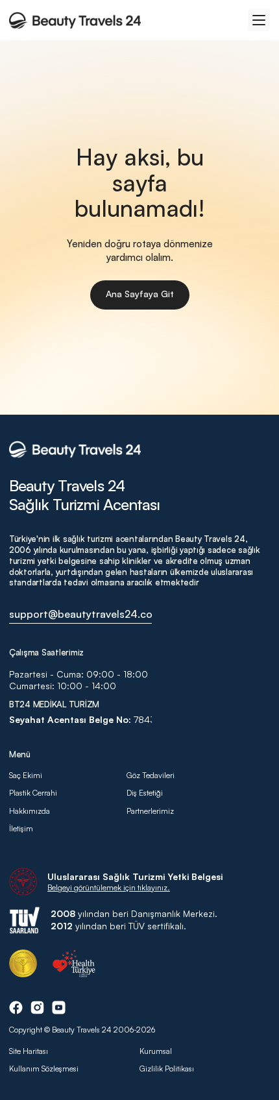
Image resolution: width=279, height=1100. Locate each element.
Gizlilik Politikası (167, 1068)
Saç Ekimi (25, 775)
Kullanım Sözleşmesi (44, 1068)
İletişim (21, 828)
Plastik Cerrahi (33, 793)
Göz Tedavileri (151, 775)
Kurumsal (156, 1051)
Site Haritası (28, 1051)
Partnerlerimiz (150, 811)
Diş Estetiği (145, 793)
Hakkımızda (30, 811)
